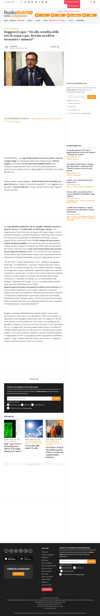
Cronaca (12, 21)
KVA (85, 613)
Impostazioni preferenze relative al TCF (50, 604)
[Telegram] (36, 2)
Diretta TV (53, 21)
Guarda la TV (74, 6)
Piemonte (76, 159)
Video (46, 21)
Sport (38, 21)
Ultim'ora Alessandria (49, 566)
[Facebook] (22, 2)
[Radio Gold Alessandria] (18, 13)
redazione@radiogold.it (67, 613)
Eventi (30, 21)
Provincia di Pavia (37, 443)
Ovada (75, 187)
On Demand (80, 21)
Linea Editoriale (48, 600)
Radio (63, 21)
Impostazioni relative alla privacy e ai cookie (50, 606)
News (6, 21)
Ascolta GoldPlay (73, 2)
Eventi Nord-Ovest (39, 405)
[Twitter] (25, 2)
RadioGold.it (27, 613)
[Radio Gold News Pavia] (57, 15)
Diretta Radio (46, 579)
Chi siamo (45, 552)
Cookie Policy (54, 598)
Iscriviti (56, 399)
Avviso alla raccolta (50, 608)
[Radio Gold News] (42, 15)
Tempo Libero (82, 216)
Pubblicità (45, 557)
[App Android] (43, 2)
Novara (69, 202)
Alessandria (14, 29)
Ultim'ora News (47, 563)
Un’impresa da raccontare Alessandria (52, 442)
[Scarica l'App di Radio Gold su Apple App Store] (10, 559)
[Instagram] (32, 2)
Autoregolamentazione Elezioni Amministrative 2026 (50, 602)
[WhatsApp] (39, 2)
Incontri (74, 216)
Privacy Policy (28, 408)
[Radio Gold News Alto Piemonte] (73, 15)
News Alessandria (14, 405)
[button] (62, 464)
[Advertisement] (34, 101)
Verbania (74, 202)
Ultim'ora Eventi (47, 577)
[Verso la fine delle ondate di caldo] (34, 429)
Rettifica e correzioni (87, 600)
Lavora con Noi (46, 585)
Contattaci (46, 589)
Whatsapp (45, 560)
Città (71, 21)
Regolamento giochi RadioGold (63, 600)
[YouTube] (29, 2)
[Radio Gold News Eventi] (89, 15)
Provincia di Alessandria (85, 187)
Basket (48, 441)
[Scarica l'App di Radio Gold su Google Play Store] (26, 559)
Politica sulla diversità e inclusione (17, 600)
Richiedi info (18, 574)
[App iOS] (46, 2)
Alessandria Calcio (73, 201)
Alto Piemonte (90, 201)
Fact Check (76, 600)
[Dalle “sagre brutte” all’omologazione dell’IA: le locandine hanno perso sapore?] (13, 429)
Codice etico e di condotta (35, 600)
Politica (21, 21)
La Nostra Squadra (48, 555)
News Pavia (27, 405)
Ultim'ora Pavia (47, 568)
